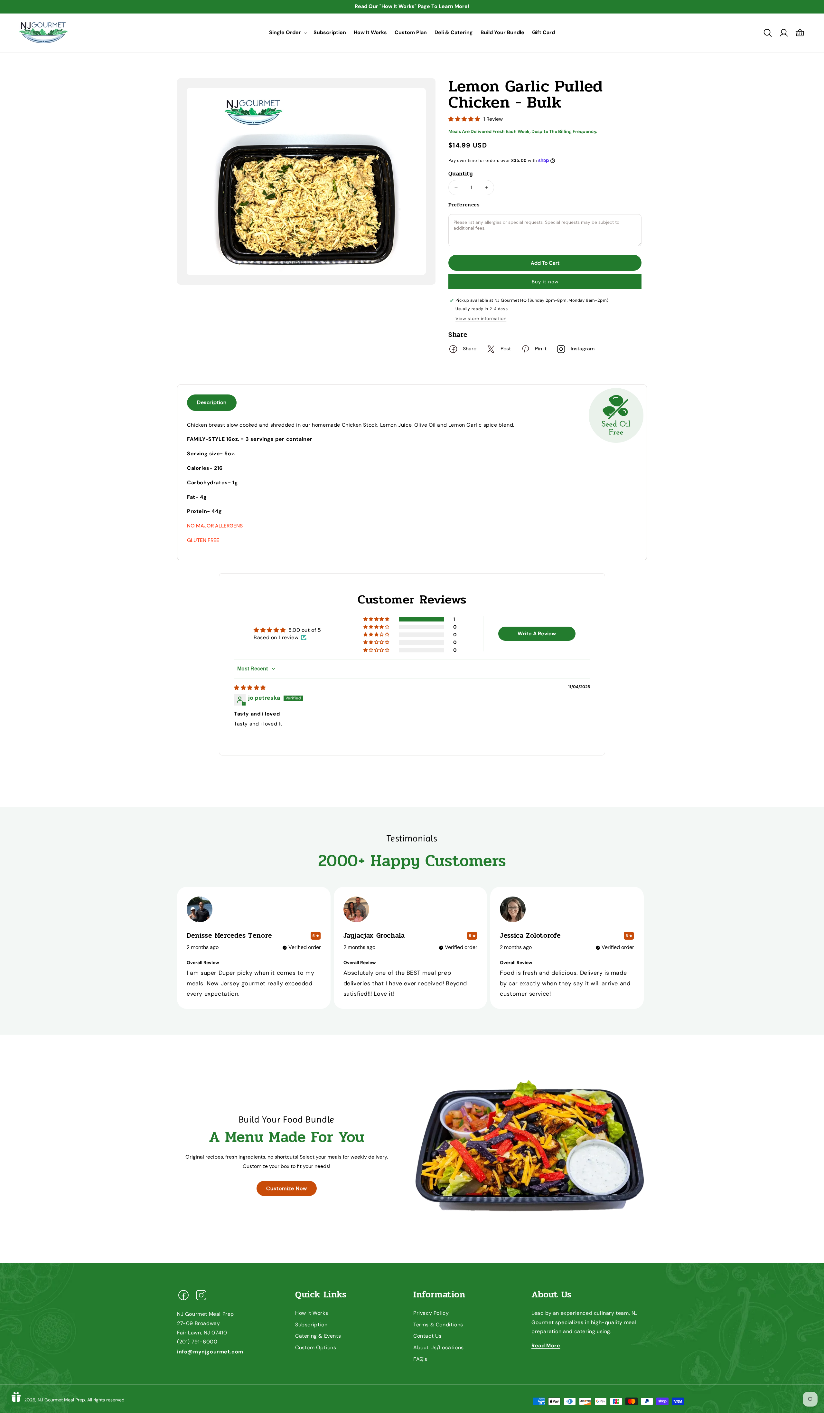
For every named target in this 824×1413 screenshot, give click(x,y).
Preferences (464, 205)
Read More (545, 1345)
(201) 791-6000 (197, 1341)
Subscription (311, 1324)
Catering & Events (318, 1336)
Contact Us (427, 1336)
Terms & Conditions (438, 1324)
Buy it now (545, 282)
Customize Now (286, 1188)
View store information (480, 318)
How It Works (311, 1313)
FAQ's (420, 1359)
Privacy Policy (431, 1313)
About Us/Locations (438, 1347)
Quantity (460, 173)
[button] (287, 32)
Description (212, 402)
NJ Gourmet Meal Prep (61, 1400)
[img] (250, 687)
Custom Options (315, 1347)
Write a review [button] (537, 633)
